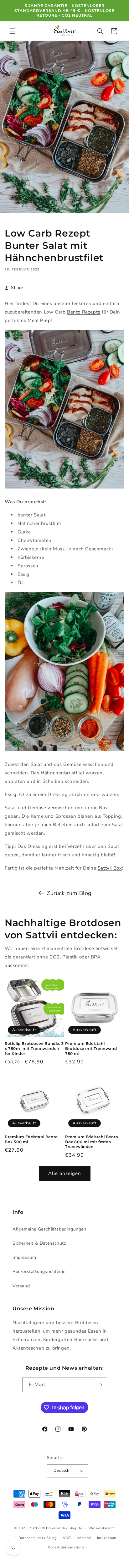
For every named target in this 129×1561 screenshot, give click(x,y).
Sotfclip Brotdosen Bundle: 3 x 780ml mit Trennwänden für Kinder (34, 1048)
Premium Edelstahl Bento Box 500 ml (31, 1139)
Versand (21, 1286)
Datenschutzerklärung (37, 1538)
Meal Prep (39, 320)
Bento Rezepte (84, 312)
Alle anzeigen (64, 1173)
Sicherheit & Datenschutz (39, 1243)
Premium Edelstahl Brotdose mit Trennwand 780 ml (91, 1048)
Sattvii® (37, 1528)
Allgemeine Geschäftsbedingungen (49, 1229)
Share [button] (17, 288)
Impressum (24, 1257)
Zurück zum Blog (69, 893)
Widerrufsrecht (101, 1528)
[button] (12, 31)
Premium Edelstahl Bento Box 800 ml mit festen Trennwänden (91, 1141)
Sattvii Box (110, 868)
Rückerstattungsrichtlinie (39, 1271)
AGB (67, 1538)
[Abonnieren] (100, 1385)
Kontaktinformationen (67, 1547)
